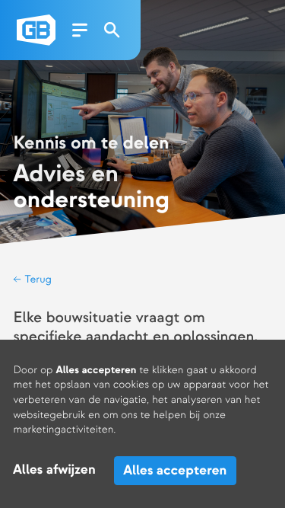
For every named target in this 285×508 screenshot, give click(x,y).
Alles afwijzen (54, 470)
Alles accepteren (174, 470)
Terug (37, 279)
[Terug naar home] (36, 30)
